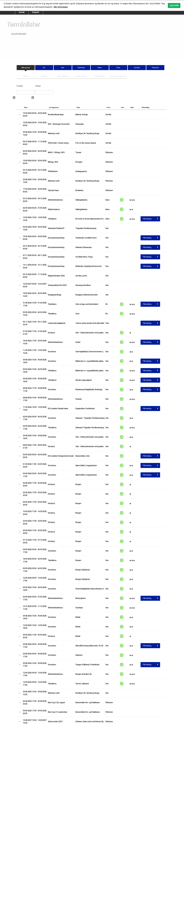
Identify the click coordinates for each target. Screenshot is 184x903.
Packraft (35, 12)
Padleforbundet (18, 34)
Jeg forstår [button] (174, 5)
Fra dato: (20, 86)
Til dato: (38, 86)
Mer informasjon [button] (61, 7)
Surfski (22, 12)
